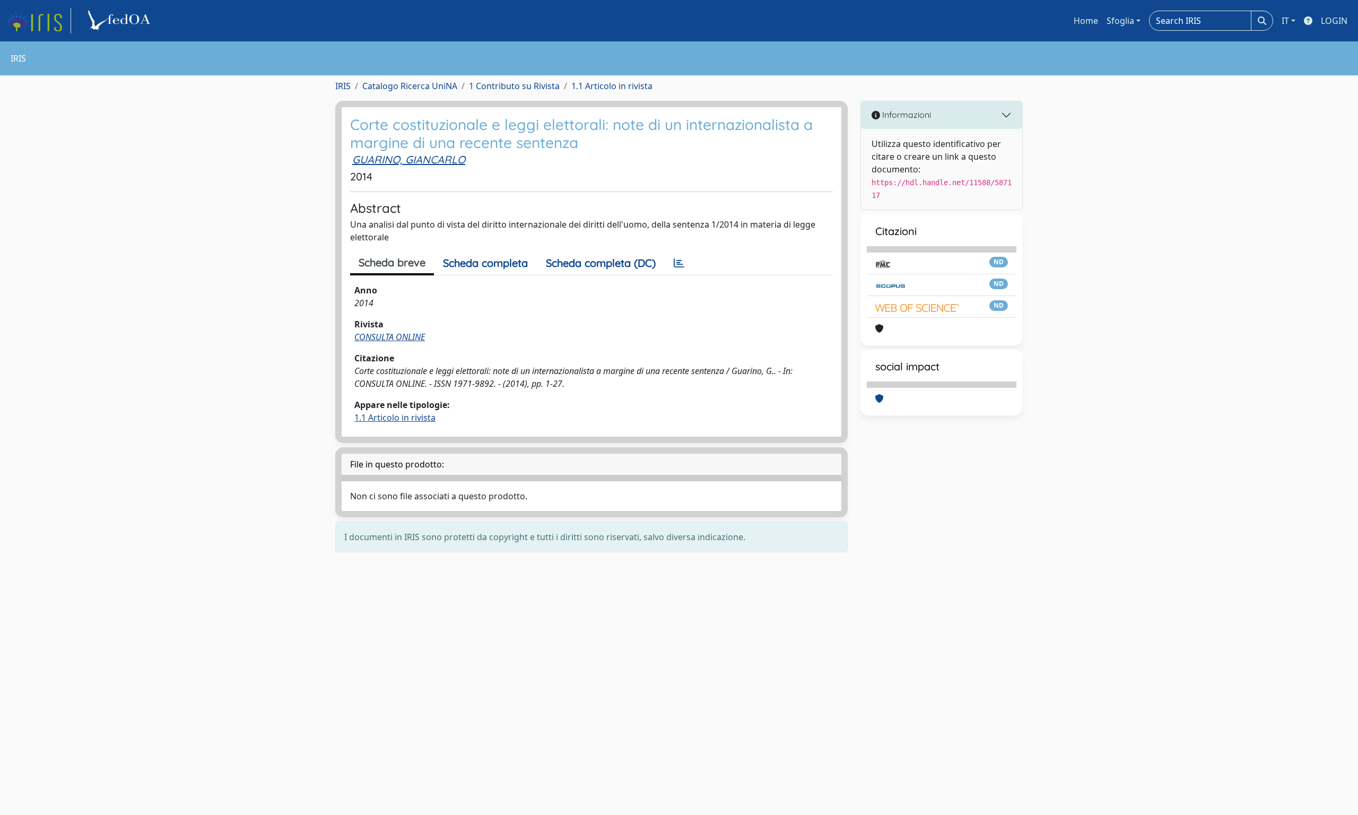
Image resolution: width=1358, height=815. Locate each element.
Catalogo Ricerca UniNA (409, 86)
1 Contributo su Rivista (514, 86)
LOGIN (1334, 21)
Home (1086, 21)
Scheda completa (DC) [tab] (601, 263)
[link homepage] (38, 20)
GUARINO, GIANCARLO (408, 159)
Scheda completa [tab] (485, 263)
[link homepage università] (121, 20)
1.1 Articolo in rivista (611, 86)
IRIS (343, 86)
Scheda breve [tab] (392, 262)
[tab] (679, 263)
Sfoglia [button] (1120, 21)
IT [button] (1285, 21)
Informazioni (905, 114)
